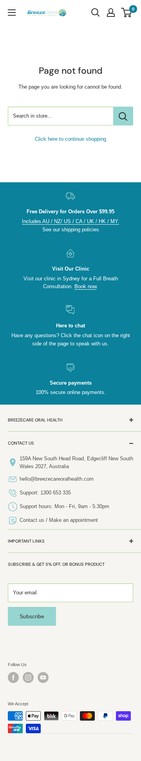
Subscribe (32, 616)
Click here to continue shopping (70, 139)
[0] (127, 12)
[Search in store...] (123, 116)
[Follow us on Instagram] (28, 677)
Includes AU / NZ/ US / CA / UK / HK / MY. (70, 221)
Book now (85, 286)
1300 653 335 (55, 493)
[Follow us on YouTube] (43, 677)
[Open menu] (12, 12)
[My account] (111, 12)
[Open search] (95, 12)
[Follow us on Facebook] (13, 677)
